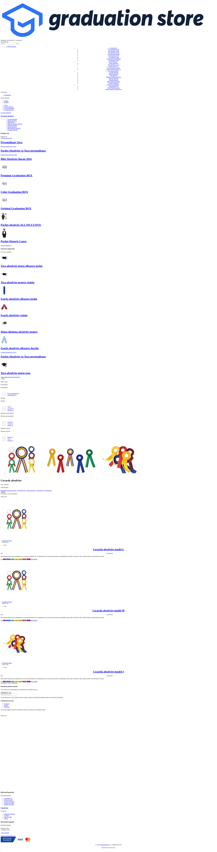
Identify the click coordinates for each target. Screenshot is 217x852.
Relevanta (10, 490)
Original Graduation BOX (16, 208)
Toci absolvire (112, 48)
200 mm (10, 410)
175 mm (10, 408)
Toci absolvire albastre (114, 54)
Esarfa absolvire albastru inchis (19, 298)
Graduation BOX (113, 86)
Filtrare (3, 492)
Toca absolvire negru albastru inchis (21, 265)
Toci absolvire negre (113, 49)
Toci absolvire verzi (113, 55)
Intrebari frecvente (9, 804)
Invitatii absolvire (113, 80)
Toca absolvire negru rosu (15, 373)
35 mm (10, 423)
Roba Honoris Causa (113, 65)
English (6, 101)
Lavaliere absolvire (113, 83)
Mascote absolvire (113, 78)
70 (9, 439)
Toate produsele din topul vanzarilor (11, 377)
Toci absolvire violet (113, 52)
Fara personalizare (13, 393)
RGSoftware (111, 847)
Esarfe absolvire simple (113, 68)
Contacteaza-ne (8, 798)
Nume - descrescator (27, 490)
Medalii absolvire (113, 74)
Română (6, 102)
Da (2, 378)
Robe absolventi (113, 63)
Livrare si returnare (9, 801)
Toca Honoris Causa (113, 60)
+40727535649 (5, 833)
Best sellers (4, 490)
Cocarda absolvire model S (108, 671)
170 (9, 407)
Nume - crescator (17, 490)
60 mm (10, 437)
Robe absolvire (112, 62)
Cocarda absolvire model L (108, 549)
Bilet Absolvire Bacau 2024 (16, 158)
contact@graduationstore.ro (8, 836)
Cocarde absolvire (113, 72)
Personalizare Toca (11, 142)
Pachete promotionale (112, 84)
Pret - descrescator (47, 490)
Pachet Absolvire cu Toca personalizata (23, 150)
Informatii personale (9, 814)
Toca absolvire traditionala (114, 58)
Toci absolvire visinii (113, 51)
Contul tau (4, 808)
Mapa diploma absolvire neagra (19, 331)
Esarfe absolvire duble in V (113, 69)
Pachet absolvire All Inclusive (114, 89)
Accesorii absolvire (111, 71)
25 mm (10, 422)
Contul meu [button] (4, 92)
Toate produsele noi (6, 245)
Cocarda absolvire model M (108, 610)
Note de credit (8, 817)
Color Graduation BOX (14, 191)
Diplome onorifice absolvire (113, 77)
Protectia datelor (8, 800)
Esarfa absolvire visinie (14, 315)
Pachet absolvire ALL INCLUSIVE (21, 224)
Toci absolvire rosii (113, 57)
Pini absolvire (113, 75)
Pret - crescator (37, 490)
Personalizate (11, 395)
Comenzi (6, 815)
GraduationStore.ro (105, 844)
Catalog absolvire (10, 46)
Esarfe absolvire (112, 66)
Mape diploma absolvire (113, 81)
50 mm (10, 425)
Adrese (6, 818)
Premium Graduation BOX (16, 175)
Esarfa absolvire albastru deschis (20, 348)
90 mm (10, 440)
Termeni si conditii (9, 803)
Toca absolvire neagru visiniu (17, 282)
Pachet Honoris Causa (114, 88)
